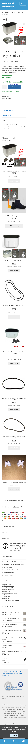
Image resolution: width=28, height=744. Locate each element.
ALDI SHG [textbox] (13, 532)
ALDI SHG (11, 12)
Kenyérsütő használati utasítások (12, 569)
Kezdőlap (6, 12)
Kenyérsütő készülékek (9, 572)
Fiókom (4, 675)
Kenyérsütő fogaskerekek (8, 589)
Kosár (8, 675)
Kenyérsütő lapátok (6, 591)
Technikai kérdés (6, 115)
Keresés (14, 741)
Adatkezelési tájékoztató (8, 673)
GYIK (10, 671)
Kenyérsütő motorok (7, 595)
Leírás (3, 106)
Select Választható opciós (14, 226)
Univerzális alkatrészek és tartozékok (13, 562)
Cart (22, 740)
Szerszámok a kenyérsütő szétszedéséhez (14, 564)
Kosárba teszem (14, 87)
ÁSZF (14, 671)
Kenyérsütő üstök (6, 598)
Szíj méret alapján (8, 567)
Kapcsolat (19, 673)
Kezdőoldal (5, 671)
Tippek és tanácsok (8, 575)
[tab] (14, 106)
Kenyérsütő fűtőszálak (7, 587)
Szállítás (18, 671)
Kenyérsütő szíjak (6, 596)
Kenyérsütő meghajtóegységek (9, 593)
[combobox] (14, 532)
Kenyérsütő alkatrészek (8, 5)
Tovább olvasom (14, 489)
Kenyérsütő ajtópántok (7, 584)
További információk (7, 110)
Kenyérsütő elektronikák (8, 586)
